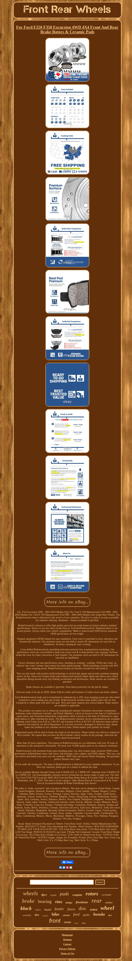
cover (67, 922)
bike (55, 914)
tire (37, 914)
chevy (84, 923)
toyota (53, 895)
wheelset (66, 915)
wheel (107, 908)
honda (99, 914)
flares (71, 909)
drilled (93, 909)
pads (64, 893)
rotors (92, 893)
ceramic (107, 894)
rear (96, 900)
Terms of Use (67, 953)
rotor (76, 923)
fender (59, 909)
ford (76, 914)
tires (110, 915)
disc (82, 908)
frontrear (82, 902)
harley (38, 909)
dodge (69, 902)
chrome (45, 916)
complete (77, 894)
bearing (45, 901)
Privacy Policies (67, 949)
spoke (86, 914)
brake (28, 901)
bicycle (48, 909)
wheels (30, 893)
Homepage (67, 935)
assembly (27, 915)
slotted (108, 902)
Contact (67, 944)
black (26, 908)
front (54, 920)
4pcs (44, 894)
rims (58, 902)
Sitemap (67, 939)
